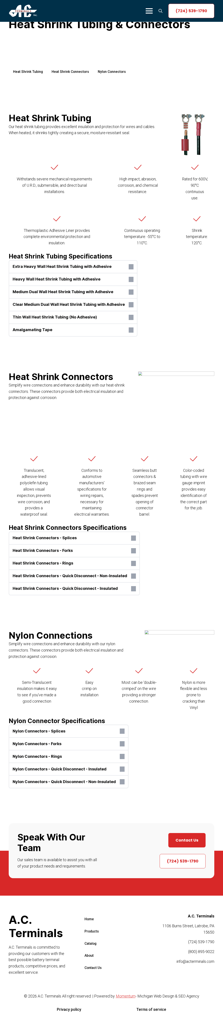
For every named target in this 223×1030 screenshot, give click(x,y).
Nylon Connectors (112, 72)
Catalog (90, 943)
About (89, 955)
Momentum (125, 996)
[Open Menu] (149, 10)
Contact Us (93, 968)
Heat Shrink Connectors (70, 72)
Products (91, 931)
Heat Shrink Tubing (28, 72)
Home (89, 919)
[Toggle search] (160, 11)
